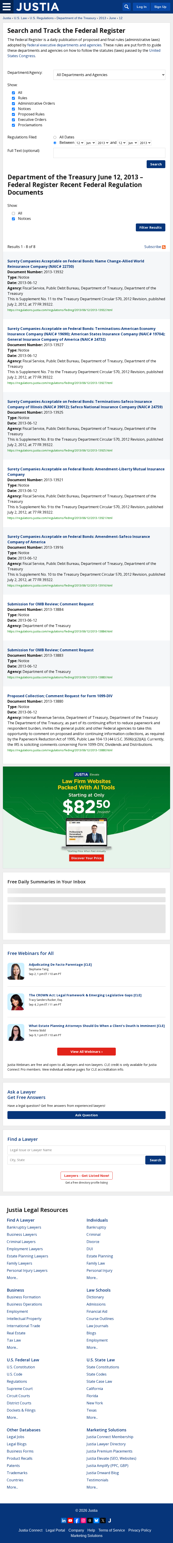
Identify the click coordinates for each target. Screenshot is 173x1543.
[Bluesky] (96, 1520)
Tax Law (14, 1340)
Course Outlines (100, 1318)
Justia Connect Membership (109, 1436)
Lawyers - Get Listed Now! (86, 1175)
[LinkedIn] (63, 1520)
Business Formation (24, 1297)
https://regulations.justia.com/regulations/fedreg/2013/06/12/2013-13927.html (59, 383)
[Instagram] (83, 1520)
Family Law (95, 1263)
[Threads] (90, 1520)
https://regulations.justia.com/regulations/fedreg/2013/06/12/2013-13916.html (59, 585)
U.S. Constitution (21, 1367)
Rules (22, 97)
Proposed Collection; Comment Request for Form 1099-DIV (59, 695)
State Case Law (99, 1381)
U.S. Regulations (42, 18)
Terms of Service (111, 1530)
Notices (24, 108)
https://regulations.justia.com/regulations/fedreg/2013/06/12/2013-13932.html (59, 310)
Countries (15, 1480)
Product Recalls (19, 1458)
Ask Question (86, 1115)
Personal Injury (99, 1270)
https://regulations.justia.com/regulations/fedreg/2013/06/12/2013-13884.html (59, 631)
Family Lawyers (19, 1263)
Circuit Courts (18, 1395)
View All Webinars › (87, 1051)
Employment (17, 1311)
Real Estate (16, 1333)
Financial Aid (96, 1311)
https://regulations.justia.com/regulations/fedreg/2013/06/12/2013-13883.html (59, 677)
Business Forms (20, 1451)
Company (76, 1530)
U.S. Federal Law (23, 1360)
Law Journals (97, 1325)
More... (12, 1277)
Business (15, 1290)
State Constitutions (102, 1367)
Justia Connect (30, 1530)
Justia (7, 18)
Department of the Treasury (76, 18)
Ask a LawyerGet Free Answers (26, 1094)
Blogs (91, 1333)
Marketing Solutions (106, 1429)
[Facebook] (77, 1520)
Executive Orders (31, 119)
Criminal (93, 1234)
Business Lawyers (22, 1234)
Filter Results (150, 227)
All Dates (66, 137)
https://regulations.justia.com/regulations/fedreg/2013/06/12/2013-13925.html (59, 450)
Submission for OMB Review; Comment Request (50, 604)
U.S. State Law (100, 1360)
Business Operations (24, 1304)
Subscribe (153, 246)
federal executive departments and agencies (64, 45)
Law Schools (98, 1290)
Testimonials (97, 1480)
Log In (142, 7)
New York (94, 1403)
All (19, 92)
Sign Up (160, 7)
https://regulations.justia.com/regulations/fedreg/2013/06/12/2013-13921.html (59, 518)
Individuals (97, 1220)
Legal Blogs (17, 1443)
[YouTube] (70, 1520)
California (94, 1388)
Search (156, 164)
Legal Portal (55, 1530)
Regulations (17, 1381)
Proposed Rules (31, 114)
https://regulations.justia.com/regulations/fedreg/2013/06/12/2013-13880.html (59, 750)
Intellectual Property (24, 1318)
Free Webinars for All (30, 953)
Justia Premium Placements (109, 1451)
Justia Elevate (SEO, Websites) (111, 1458)
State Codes (96, 1374)
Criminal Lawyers (21, 1241)
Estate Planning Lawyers (27, 1256)
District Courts (19, 1403)
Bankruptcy (96, 1227)
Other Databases (24, 1429)
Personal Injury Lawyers (27, 1270)
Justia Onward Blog (102, 1472)
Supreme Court (20, 1388)
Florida (92, 1395)
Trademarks (17, 1472)
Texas (91, 1410)
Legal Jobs (15, 1436)
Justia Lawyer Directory (106, 1443)
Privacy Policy (139, 1530)
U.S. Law (20, 18)
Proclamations (29, 124)
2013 (102, 18)
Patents (13, 1465)
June (112, 18)
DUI (89, 1248)
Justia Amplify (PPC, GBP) (107, 1465)
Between (66, 142)
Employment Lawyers (25, 1248)
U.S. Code (14, 1374)
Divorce (92, 1241)
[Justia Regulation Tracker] (37, 7)
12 (121, 18)
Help (91, 1530)
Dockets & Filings (21, 1410)
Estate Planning (99, 1256)
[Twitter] (103, 1520)
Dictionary (95, 1297)
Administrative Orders (36, 103)
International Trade (23, 1325)
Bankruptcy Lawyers (24, 1227)
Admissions (96, 1304)
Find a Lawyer (22, 1139)
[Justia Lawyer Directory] (109, 1520)
